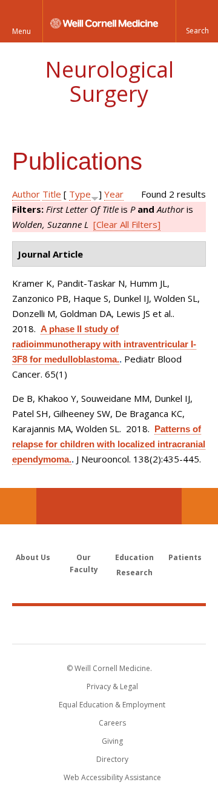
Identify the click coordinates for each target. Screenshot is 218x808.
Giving (112, 741)
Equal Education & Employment (112, 704)
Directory (112, 759)
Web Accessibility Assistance (112, 777)
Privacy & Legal (112, 686)
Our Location (18, 506)
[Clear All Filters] (126, 224)
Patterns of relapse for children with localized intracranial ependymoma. (108, 444)
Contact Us (200, 506)
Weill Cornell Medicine (109, 624)
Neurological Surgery (109, 82)
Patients (185, 557)
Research (134, 572)
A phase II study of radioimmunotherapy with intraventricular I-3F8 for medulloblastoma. (104, 344)
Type (80, 194)
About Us (33, 557)
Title (51, 194)
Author (26, 194)
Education (134, 557)
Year (114, 194)
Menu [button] (21, 31)
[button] (197, 21)
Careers (112, 723)
